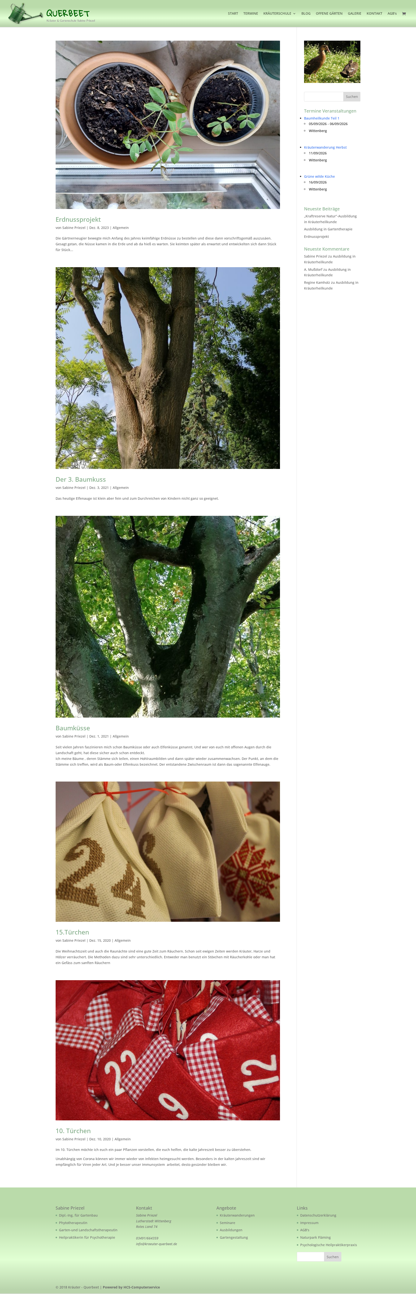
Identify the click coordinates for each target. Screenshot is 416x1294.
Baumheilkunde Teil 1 (321, 118)
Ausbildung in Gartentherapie (328, 229)
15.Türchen (72, 932)
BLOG (306, 14)
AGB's (304, 1230)
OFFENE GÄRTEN (329, 14)
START (233, 14)
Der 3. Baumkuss (81, 479)
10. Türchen (73, 1130)
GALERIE (354, 14)
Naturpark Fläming (315, 1237)
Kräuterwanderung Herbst (325, 147)
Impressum (309, 1222)
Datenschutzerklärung (318, 1215)
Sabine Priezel (73, 227)
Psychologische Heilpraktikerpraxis (328, 1245)
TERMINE (250, 14)
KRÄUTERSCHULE (277, 14)
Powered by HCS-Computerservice (131, 1287)
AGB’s (392, 14)
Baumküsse (73, 728)
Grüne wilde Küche (319, 176)
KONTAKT (374, 14)
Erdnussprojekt (78, 219)
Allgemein (121, 227)
